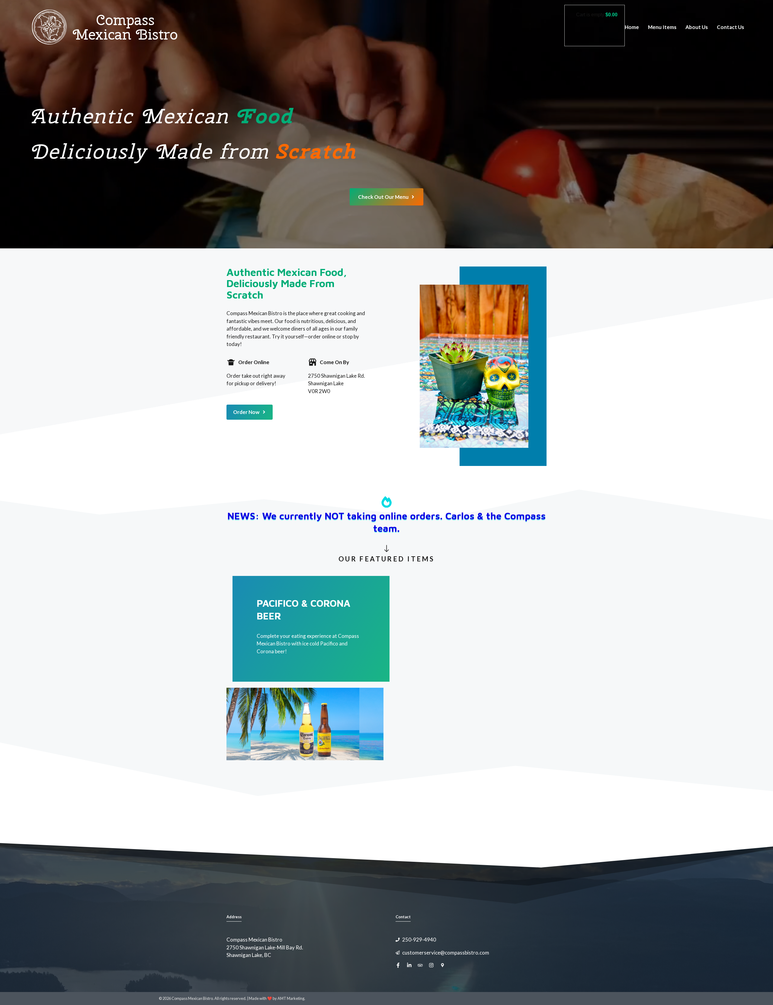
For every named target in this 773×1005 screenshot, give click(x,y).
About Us (696, 27)
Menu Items (662, 27)
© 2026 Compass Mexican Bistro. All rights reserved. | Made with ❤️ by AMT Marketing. (232, 998)
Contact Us (730, 27)
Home (632, 27)
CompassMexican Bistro (125, 27)
